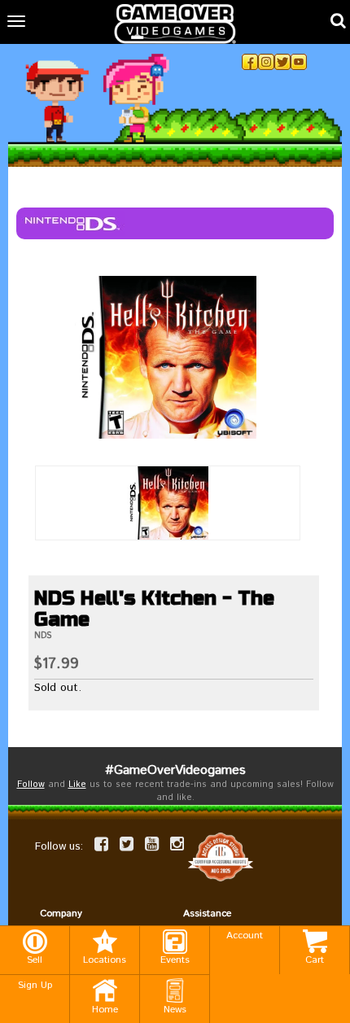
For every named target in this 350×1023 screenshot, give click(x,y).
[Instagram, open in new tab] (266, 61)
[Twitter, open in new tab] (282, 61)
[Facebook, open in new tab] (250, 61)
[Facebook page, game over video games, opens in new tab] (101, 844)
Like (77, 784)
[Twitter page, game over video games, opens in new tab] (126, 844)
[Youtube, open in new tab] (299, 61)
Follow (31, 784)
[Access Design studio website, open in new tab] (220, 856)
